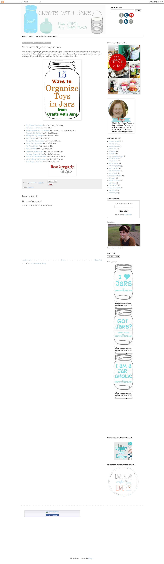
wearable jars (113, 193)
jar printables (113, 161)
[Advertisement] (125, 28)
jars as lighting (113, 163)
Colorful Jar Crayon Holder (35, 141)
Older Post (98, 260)
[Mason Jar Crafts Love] (123, 497)
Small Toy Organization (34, 143)
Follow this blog (52, 515)
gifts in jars (112, 151)
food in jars (112, 149)
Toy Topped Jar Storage (34, 125)
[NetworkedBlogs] (52, 512)
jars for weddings (114, 171)
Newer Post (26, 260)
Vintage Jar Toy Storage (34, 136)
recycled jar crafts (114, 188)
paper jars (112, 183)
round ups (31, 187)
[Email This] (49, 181)
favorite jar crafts (114, 146)
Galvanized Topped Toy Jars (36, 156)
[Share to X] (53, 181)
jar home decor (114, 158)
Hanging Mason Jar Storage (36, 159)
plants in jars (113, 185)
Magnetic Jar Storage (33, 133)
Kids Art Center (31, 149)
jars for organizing (115, 166)
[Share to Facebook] (55, 181)
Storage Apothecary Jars (34, 151)
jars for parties (113, 168)
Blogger (90, 558)
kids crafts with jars (115, 176)
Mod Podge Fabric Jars (34, 162)
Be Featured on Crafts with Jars (46, 36)
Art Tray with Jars (32, 146)
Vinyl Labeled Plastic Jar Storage (37, 130)
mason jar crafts (114, 180)
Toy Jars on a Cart (32, 128)
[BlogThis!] (51, 181)
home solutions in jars (116, 156)
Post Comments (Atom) (38, 263)
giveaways (112, 153)
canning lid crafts (114, 141)
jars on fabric (113, 173)
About (31, 36)
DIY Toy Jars (30, 138)
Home (24, 36)
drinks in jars (113, 144)
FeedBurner (128, 215)
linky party (112, 178)
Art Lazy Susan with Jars (35, 154)
